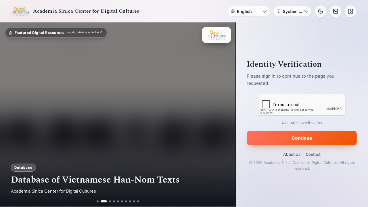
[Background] (335, 11)
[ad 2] (102, 201)
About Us (291, 154)
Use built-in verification (302, 122)
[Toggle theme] (321, 11)
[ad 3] (108, 201)
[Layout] (350, 11)
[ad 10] (138, 201)
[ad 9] (134, 201)
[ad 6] (122, 201)
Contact (313, 154)
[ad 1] (98, 201)
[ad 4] (114, 201)
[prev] (10, 114)
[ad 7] (126, 201)
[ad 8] (130, 201)
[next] (225, 114)
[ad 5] (118, 201)
